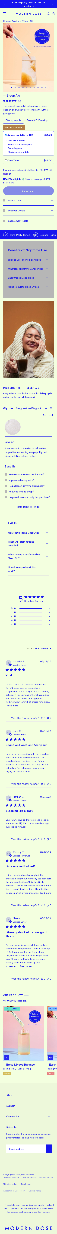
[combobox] (38, 648)
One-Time (13, 160)
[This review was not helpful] (48, 718)
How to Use (14, 200)
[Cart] (52, 14)
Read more (12, 705)
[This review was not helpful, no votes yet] (48, 784)
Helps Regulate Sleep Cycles (23, 286)
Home (6, 21)
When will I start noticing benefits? (21, 543)
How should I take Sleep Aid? (23, 532)
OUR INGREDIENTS (28, 507)
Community (12, 1116)
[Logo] (28, 14)
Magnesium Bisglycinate (31, 408)
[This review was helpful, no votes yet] (42, 718)
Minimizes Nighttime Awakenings (25, 268)
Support (10, 1105)
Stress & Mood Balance (20, 1065)
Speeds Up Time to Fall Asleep (24, 259)
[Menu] (5, 13)
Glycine (8, 408)
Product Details (16, 210)
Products (17, 21)
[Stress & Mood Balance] (23, 1033)
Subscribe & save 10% (20, 134)
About (9, 1095)
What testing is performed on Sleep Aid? (24, 556)
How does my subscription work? (22, 569)
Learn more (8, 183)
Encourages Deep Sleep (21, 277)
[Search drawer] (48, 14)
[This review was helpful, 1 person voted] (42, 784)
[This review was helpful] (42, 978)
